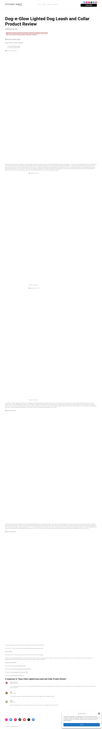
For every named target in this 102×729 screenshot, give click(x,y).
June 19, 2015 (13, 693)
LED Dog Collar (16, 47)
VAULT (42, 655)
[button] (99, 713)
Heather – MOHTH (14, 682)
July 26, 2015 (12, 702)
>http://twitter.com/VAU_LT (16, 675)
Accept (81, 724)
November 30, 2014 (14, 683)
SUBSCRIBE (88, 5)
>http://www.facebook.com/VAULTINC (21, 669)
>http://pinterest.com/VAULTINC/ (19, 672)
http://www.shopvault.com (19, 666)
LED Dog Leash (16, 46)
